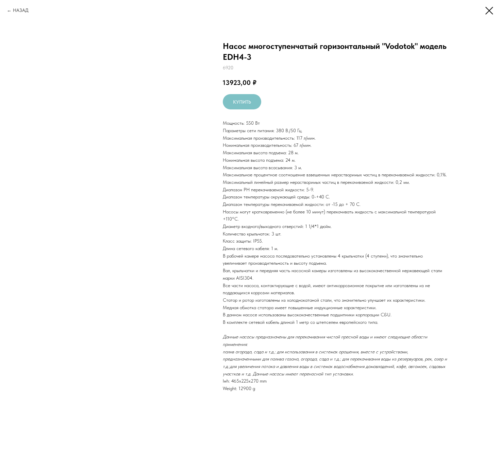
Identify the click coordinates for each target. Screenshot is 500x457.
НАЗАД (21, 10)
